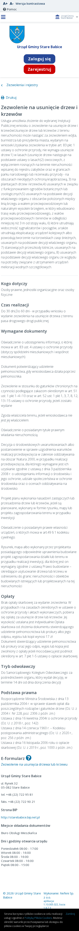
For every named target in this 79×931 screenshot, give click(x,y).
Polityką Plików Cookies (38, 918)
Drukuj (10, 97)
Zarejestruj (39, 69)
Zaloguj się (39, 59)
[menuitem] (10, 9)
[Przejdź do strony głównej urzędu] (17, 42)
